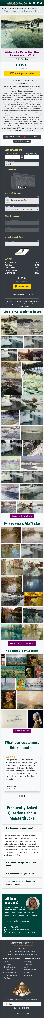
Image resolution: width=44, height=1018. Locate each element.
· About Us (6, 978)
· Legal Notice (7, 964)
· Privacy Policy (8, 970)
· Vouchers (27, 973)
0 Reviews (26, 141)
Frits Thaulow (32, 9)
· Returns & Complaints (10, 975)
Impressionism (21, 9)
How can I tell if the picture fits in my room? (21, 864)
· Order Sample (28, 975)
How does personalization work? (19, 828)
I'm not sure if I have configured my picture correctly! (20, 883)
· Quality (26, 967)
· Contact (6, 962)
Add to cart (23, 286)
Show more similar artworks (22, 516)
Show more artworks (22, 731)
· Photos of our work (30, 970)
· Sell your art (28, 964)
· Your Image (28, 962)
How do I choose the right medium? (20, 873)
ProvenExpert (17, 786)
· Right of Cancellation (10, 973)
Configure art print (24, 73)
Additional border (10, 161)
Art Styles (11, 9)
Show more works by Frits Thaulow (22, 643)
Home (4, 9)
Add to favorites (32, 137)
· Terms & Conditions (9, 967)
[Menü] (2, 3)
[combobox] (22, 164)
